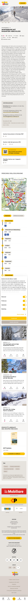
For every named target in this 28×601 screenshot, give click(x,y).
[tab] (20, 20)
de (10, 567)
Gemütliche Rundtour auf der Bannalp (9, 377)
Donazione (22, 3)
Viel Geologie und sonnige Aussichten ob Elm (11, 344)
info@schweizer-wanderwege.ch (14, 526)
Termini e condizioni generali (14, 586)
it (18, 567)
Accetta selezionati (14, 322)
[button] (14, 14)
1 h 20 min (10, 35)
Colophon (14, 584)
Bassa (23, 35)
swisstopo (25, 198)
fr (14, 567)
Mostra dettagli (20, 314)
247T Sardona (7, 448)
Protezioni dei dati (14, 588)
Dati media (14, 592)
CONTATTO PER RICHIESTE (14, 538)
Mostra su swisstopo (18, 179)
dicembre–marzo (6, 39)
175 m (4, 37)
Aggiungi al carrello (14, 453)
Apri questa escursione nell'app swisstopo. (15, 152)
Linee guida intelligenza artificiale (14, 590)
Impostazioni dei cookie (14, 582)
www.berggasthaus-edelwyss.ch (11, 116)
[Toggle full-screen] (4, 185)
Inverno (15, 37)
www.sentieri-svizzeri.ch (25, 192)
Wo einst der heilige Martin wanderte (9, 410)
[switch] (25, 301)
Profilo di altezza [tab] (18, 215)
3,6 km (16, 35)
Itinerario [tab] (7, 215)
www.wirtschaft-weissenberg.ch (11, 112)
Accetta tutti (14, 318)
